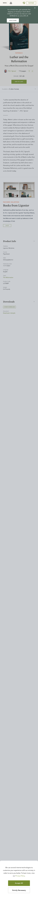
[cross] (35, 8)
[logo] (11, 3)
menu (5, 3)
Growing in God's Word (23, 12)
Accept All (19, 883)
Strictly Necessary (19, 890)
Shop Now (13, 20)
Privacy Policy (20, 876)
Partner (31, 3)
